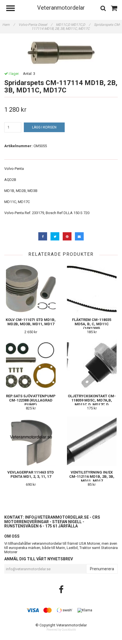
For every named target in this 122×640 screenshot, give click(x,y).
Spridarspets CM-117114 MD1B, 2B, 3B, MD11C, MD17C (75, 27)
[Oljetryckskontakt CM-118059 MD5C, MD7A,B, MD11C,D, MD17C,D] (91, 365)
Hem (8, 25)
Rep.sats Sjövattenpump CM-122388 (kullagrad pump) (31, 400)
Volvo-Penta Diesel (35, 25)
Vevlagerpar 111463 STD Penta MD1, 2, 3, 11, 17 (30, 474)
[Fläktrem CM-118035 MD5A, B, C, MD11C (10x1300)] (91, 288)
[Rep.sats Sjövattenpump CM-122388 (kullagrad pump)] (30, 365)
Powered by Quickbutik (61, 629)
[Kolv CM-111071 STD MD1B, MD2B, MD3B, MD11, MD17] (30, 288)
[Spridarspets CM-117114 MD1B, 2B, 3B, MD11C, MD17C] (61, 52)
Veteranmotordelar (61, 7)
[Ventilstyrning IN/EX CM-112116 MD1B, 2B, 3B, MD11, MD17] (91, 441)
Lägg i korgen (44, 127)
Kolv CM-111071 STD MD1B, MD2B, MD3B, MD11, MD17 (31, 322)
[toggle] (13, 9)
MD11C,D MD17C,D (73, 25)
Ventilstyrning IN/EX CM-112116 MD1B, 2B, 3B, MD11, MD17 (91, 476)
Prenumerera (102, 569)
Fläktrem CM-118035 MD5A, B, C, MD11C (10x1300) (91, 324)
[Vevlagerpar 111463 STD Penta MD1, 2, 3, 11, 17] (30, 441)
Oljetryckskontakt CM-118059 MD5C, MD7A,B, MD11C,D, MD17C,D (92, 400)
